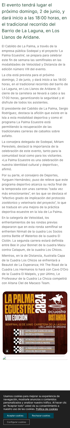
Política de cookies (47, 408)
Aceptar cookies (15, 415)
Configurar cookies (16, 422)
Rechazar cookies (41, 415)
